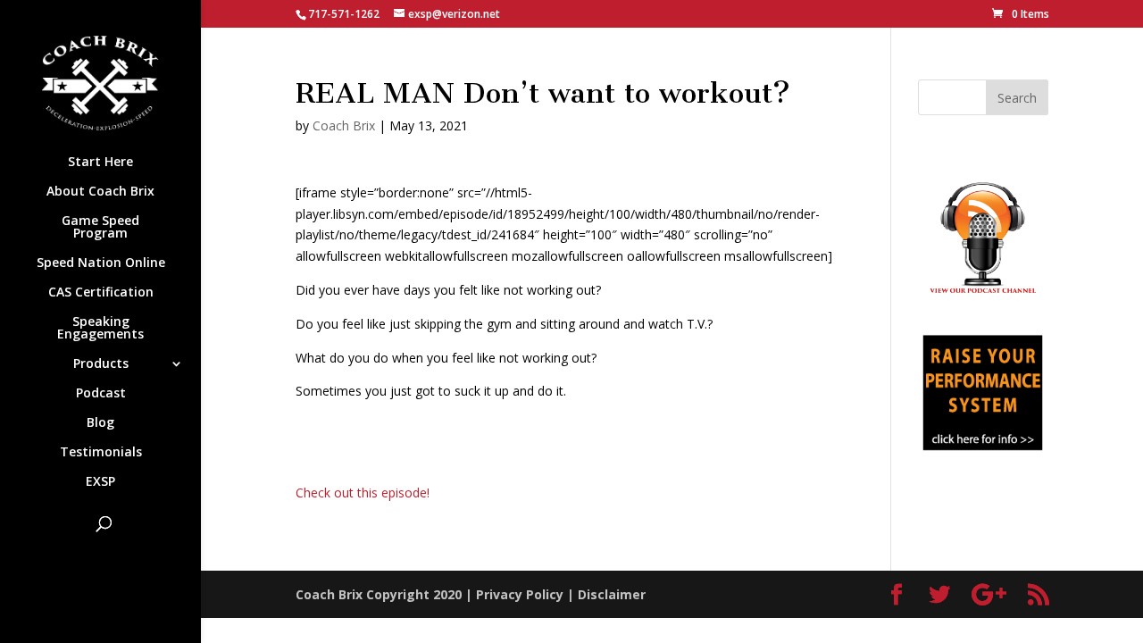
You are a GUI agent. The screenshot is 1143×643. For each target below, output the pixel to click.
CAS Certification (101, 293)
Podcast (101, 394)
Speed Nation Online (101, 263)
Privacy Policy (519, 594)
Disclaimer (612, 594)
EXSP (100, 482)
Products (101, 364)
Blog (100, 423)
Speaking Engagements (100, 328)
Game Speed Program (100, 227)
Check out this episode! (363, 492)
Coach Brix (344, 125)
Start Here (100, 162)
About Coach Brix (100, 192)
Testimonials (101, 453)
